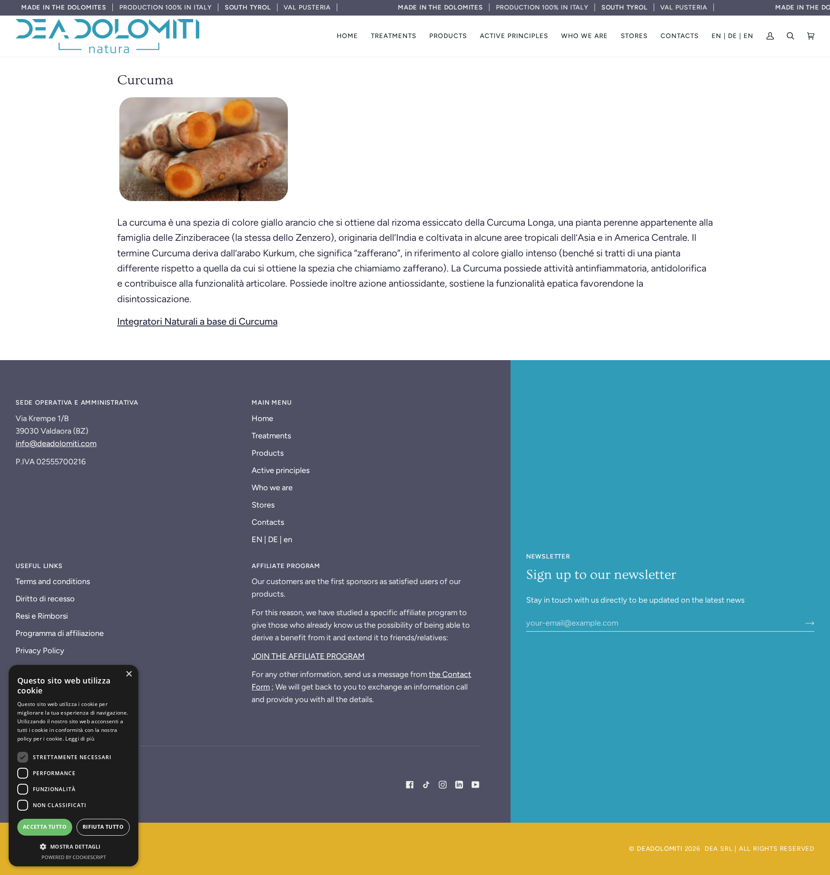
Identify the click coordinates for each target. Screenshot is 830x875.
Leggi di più (79, 738)
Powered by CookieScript (74, 857)
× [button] (128, 674)
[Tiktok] (426, 785)
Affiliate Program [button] (286, 566)
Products (268, 453)
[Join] (803, 623)
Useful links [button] (39, 566)
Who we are (272, 487)
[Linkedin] (459, 785)
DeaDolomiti (660, 849)
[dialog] (73, 765)
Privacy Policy (40, 650)
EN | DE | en (272, 539)
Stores (263, 505)
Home (262, 418)
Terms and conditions (53, 581)
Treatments (271, 436)
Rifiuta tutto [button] (103, 826)
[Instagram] (443, 785)
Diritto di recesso (45, 599)
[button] (393, 36)
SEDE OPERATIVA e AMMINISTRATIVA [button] (77, 402)
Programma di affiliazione (60, 633)
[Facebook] (410, 785)
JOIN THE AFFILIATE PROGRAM (308, 656)
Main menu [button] (271, 402)
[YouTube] (475, 785)
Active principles (281, 470)
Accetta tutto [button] (45, 826)
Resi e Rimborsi (42, 616)
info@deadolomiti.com (56, 443)
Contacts (268, 522)
